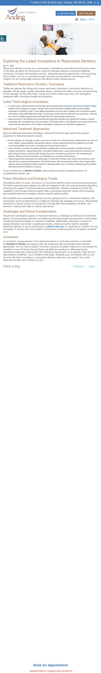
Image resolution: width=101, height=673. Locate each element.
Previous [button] (78, 266)
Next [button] (92, 266)
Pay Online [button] (86, 13)
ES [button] (93, 19)
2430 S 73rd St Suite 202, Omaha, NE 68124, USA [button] (62, 2)
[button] (3, 38)
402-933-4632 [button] (66, 13)
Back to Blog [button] (12, 266)
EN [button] (90, 19)
